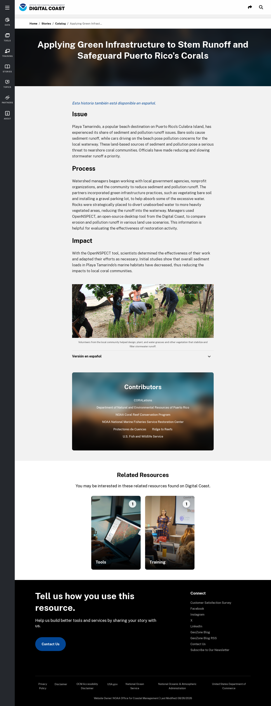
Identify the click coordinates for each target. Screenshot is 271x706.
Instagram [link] (197, 614)
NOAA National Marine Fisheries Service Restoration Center (143, 422)
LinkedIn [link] (196, 626)
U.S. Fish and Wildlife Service (143, 436)
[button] (250, 7)
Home (33, 23)
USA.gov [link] (112, 684)
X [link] (191, 620)
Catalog (60, 23)
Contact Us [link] (50, 644)
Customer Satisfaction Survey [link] (210, 603)
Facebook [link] (197, 608)
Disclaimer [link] (61, 684)
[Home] (52, 7)
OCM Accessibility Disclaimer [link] (87, 686)
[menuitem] (218, 603)
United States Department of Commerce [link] (229, 686)
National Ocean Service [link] (135, 686)
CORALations (143, 400)
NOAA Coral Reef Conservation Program (143, 414)
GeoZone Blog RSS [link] (203, 638)
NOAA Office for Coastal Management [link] (136, 698)
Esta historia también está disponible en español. (114, 103)
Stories (46, 23)
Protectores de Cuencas (129, 429)
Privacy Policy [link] (42, 686)
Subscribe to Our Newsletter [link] (209, 650)
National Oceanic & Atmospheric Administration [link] (177, 686)
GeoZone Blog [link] (200, 632)
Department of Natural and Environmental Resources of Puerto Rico (143, 407)
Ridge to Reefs (162, 429)
